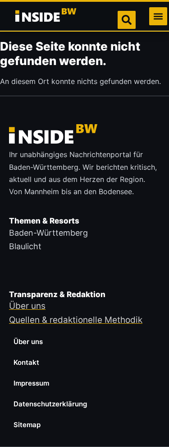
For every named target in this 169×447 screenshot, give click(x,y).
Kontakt (26, 362)
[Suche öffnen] (127, 20)
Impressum (31, 383)
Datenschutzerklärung (50, 404)
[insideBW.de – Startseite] (46, 16)
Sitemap (27, 424)
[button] (158, 16)
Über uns (28, 341)
